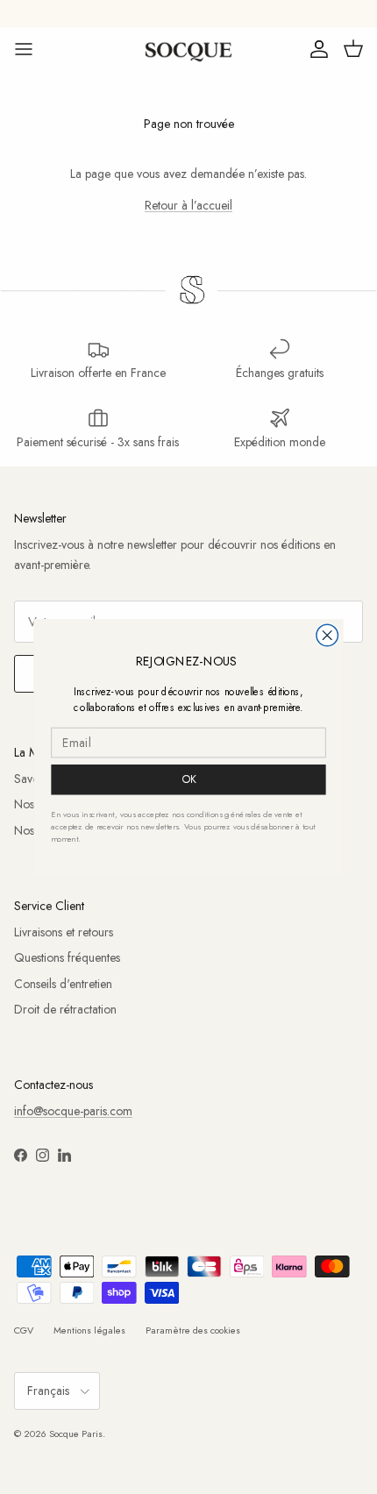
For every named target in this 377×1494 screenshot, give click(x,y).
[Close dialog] (327, 635)
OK (188, 779)
